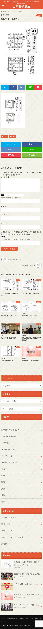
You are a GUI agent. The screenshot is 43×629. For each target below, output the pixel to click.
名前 (3, 206)
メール (4, 215)
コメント (5, 177)
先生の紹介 (7, 443)
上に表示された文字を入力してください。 (16, 239)
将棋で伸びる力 (9, 449)
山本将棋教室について (10, 430)
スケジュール (6, 456)
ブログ (5, 136)
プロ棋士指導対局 (8, 517)
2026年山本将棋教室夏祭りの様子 (27, 575)
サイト (3, 223)
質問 (3, 502)
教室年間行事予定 (10, 462)
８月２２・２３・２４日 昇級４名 (26, 595)
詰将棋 (13, 136)
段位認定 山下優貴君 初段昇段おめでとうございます (26, 564)
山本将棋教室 (22, 6)
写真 (3, 482)
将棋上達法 (6, 524)
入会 (3, 489)
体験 (3, 495)
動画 (3, 475)
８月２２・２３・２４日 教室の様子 (26, 605)
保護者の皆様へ (9, 436)
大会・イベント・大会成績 (12, 537)
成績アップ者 (6, 530)
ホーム (4, 423)
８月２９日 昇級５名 (26, 584)
